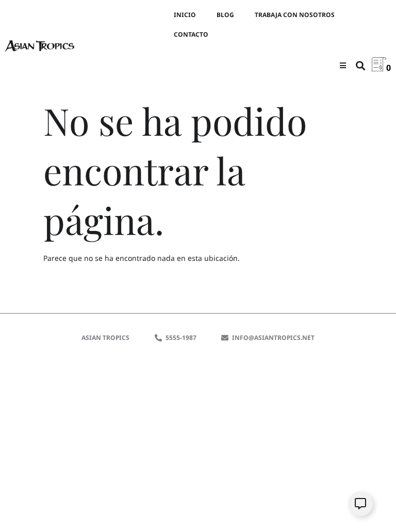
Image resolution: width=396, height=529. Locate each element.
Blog (225, 14)
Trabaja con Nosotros (295, 14)
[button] (343, 65)
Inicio (185, 14)
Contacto (191, 34)
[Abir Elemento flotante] (360, 503)
